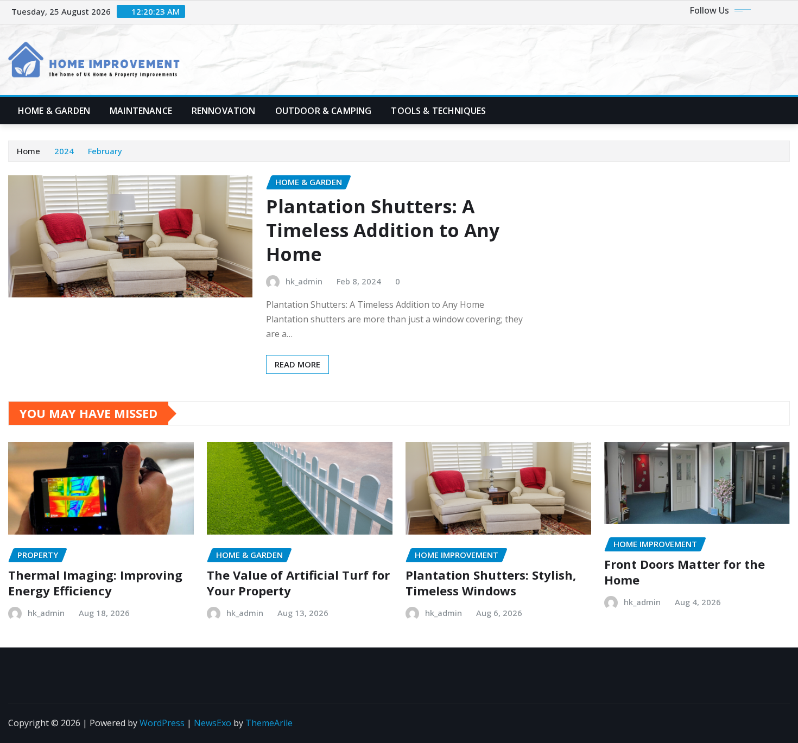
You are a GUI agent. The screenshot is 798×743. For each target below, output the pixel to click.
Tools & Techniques (438, 111)
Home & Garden (54, 111)
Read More (297, 364)
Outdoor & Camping (323, 111)
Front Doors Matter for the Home (684, 572)
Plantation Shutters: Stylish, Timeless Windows (491, 583)
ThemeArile (269, 723)
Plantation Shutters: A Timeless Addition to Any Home (382, 230)
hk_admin (304, 281)
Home (28, 150)
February (105, 150)
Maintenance (141, 111)
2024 (64, 150)
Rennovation (224, 111)
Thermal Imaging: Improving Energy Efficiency (95, 583)
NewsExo (212, 723)
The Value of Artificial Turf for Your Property (298, 583)
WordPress (162, 723)
